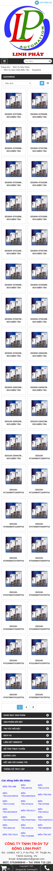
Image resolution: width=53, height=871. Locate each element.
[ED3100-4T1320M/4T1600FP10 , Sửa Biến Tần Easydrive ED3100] (13, 476)
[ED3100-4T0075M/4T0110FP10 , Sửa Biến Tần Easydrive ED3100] (13, 681)
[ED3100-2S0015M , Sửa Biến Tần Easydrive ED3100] (39, 408)
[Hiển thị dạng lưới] (42, 83)
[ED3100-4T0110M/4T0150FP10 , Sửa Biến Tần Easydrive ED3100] (39, 647)
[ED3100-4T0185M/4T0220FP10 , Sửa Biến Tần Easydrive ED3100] (39, 613)
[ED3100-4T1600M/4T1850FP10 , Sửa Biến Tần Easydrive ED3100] (39, 442)
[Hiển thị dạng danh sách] (48, 83)
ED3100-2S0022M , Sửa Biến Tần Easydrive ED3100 (13, 424)
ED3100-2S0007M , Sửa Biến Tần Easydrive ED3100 (13, 458)
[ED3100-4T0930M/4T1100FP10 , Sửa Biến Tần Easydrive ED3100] (13, 510)
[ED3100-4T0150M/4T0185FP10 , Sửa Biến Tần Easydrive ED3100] (13, 647)
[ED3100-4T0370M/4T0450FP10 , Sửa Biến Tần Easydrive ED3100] (13, 578)
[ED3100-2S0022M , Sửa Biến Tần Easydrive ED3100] (13, 408)
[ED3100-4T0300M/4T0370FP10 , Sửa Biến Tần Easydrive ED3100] (39, 578)
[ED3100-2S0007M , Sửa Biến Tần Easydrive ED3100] (13, 442)
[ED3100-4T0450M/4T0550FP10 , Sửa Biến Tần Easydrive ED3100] (39, 544)
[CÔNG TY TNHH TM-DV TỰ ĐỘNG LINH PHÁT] (26, 57)
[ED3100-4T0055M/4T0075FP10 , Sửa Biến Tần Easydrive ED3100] (39, 681)
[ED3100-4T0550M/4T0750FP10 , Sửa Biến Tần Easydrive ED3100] (13, 544)
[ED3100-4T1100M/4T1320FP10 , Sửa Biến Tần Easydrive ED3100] (39, 476)
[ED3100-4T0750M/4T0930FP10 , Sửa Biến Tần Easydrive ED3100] (39, 510)
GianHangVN (32, 870)
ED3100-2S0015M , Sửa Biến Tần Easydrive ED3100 (39, 424)
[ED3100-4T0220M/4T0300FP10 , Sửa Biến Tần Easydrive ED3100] (13, 613)
